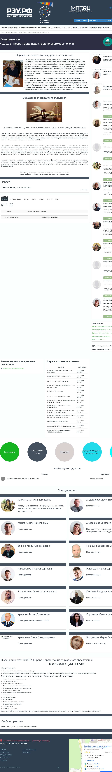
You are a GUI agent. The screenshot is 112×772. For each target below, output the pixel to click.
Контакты (67, 28)
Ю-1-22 (4, 199)
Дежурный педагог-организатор (92, 452)
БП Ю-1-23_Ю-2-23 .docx (55, 391)
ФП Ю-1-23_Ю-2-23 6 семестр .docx (58, 396)
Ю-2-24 (57, 199)
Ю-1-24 (41, 199)
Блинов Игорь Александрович (34, 545)
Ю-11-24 (49, 199)
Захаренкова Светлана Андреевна (37, 591)
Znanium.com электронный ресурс (13, 368)
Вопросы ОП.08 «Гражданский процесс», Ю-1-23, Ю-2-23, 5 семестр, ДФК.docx (61, 416)
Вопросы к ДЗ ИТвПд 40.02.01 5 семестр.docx (61, 426)
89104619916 (106, 74)
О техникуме (4, 752)
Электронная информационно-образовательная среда (91, 28)
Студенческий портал (37, 452)
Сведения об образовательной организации (17, 28)
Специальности (6, 755)
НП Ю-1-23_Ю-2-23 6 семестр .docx (58, 381)
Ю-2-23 (33, 199)
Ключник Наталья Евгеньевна (34, 499)
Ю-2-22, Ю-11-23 (15, 199)
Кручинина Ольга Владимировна (36, 637)
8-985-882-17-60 (107, 89)
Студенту (46, 28)
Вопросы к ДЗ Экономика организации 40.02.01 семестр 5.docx (58, 431)
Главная (3, 750)
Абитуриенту (38, 28)
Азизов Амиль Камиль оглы (33, 522)
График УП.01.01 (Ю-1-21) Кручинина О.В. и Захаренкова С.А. (19, 726)
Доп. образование (57, 28)
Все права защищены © (13, 767)
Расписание (9, 452)
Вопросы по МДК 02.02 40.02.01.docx (58, 376)
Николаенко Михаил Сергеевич (35, 568)
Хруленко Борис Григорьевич (34, 614)
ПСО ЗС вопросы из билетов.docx (57, 421)
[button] (100, 20)
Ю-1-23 (26, 199)
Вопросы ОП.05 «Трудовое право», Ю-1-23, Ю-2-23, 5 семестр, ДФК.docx (60, 411)
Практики (64, 452)
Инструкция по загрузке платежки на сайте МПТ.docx (23, 479)
